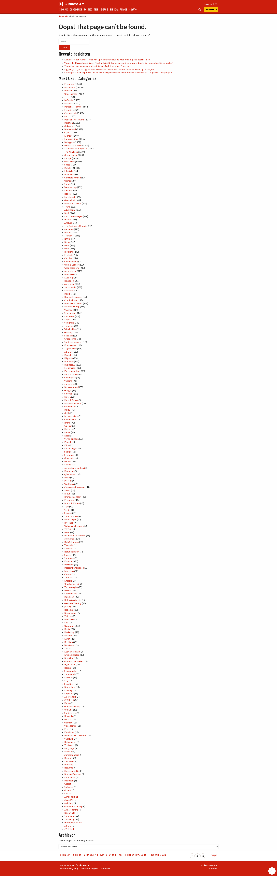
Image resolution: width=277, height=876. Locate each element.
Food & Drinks (71, 374)
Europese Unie (71, 138)
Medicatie (69, 619)
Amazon (68, 677)
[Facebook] (192, 855)
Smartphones (71, 516)
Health (67, 219)
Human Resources (73, 296)
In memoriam (71, 416)
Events (103, 855)
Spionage (69, 393)
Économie (69, 500)
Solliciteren (70, 713)
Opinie (67, 180)
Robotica (68, 609)
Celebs (67, 574)
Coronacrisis (70, 113)
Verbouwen (69, 777)
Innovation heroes (73, 303)
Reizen (67, 429)
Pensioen (69, 564)
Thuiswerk (69, 745)
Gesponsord (70, 612)
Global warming (72, 706)
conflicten (69, 161)
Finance (68, 190)
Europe (67, 158)
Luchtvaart (69, 197)
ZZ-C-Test (69, 829)
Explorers (69, 290)
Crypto (133, 9)
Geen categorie (71, 267)
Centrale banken (72, 177)
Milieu (67, 409)
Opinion (68, 722)
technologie (70, 271)
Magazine (69, 471)
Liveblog (68, 277)
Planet (67, 442)
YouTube (68, 709)
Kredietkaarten (71, 654)
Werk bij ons (115, 855)
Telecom (68, 577)
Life (66, 622)
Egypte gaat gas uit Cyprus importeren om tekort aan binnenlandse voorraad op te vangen (109, 69)
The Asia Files (71, 151)
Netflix (67, 590)
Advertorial (69, 209)
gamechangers (71, 754)
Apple (67, 319)
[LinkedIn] (202, 855)
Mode (67, 477)
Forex (67, 703)
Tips (66, 506)
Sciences (68, 335)
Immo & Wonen (72, 503)
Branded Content (72, 496)
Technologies (71, 587)
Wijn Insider (70, 329)
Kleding (68, 690)
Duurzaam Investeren (75, 535)
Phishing (68, 764)
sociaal (67, 719)
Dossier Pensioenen (74, 567)
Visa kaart (69, 761)
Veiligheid (69, 322)
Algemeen (69, 284)
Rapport (68, 758)
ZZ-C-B (67, 825)
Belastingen (70, 519)
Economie (63, 9)
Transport (69, 235)
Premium (69, 361)
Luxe (66, 435)
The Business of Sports (75, 226)
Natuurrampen (71, 551)
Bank (66, 213)
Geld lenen (69, 406)
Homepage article (73, 822)
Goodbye (105, 868)
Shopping (69, 558)
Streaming (69, 454)
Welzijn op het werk (74, 525)
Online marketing (73, 806)
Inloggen (208, 4)
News (67, 532)
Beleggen (69, 142)
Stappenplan (70, 670)
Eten (66, 729)
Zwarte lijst (70, 819)
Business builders (72, 403)
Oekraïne (68, 126)
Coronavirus (70, 419)
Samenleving (70, 593)
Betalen (68, 635)
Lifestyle (68, 171)
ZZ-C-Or (68, 351)
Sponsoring (70, 816)
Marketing (69, 632)
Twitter (68, 616)
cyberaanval (70, 474)
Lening (67, 464)
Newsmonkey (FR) (89, 868)
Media (67, 293)
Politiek (88, 9)
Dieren (67, 480)
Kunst (67, 638)
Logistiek (69, 693)
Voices (67, 490)
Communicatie (71, 771)
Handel (67, 193)
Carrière (68, 258)
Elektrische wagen (73, 216)
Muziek (67, 354)
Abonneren (211, 9)
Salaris (67, 793)
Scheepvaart (70, 313)
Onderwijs (69, 458)
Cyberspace (70, 377)
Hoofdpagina (63, 16)
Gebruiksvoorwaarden (135, 855)
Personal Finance (118, 9)
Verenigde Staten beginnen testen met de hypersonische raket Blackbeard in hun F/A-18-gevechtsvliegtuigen (118, 72)
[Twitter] (197, 855)
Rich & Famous (71, 542)
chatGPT (68, 799)
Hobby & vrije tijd (72, 600)
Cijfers (67, 396)
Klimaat (68, 135)
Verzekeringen (71, 438)
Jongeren (69, 384)
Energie (104, 9)
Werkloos (69, 484)
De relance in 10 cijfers (75, 735)
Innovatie (69, 274)
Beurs (67, 242)
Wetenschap (70, 187)
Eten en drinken (72, 651)
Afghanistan (70, 348)
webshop (68, 803)
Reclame (68, 767)
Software (68, 787)
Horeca (67, 667)
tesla (66, 509)
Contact (213, 868)
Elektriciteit (70, 367)
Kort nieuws (70, 345)
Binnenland (70, 129)
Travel (67, 206)
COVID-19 (69, 700)
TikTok (67, 529)
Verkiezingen (70, 448)
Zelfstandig (70, 696)
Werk (66, 245)
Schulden (68, 683)
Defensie (68, 100)
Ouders (67, 790)
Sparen (67, 451)
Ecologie (68, 255)
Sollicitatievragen (73, 342)
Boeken (68, 751)
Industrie (68, 251)
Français (213, 855)
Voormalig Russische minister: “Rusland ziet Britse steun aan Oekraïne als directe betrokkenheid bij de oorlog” (118, 62)
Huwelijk (68, 716)
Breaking (68, 658)
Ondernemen (76, 9)
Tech (96, 9)
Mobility (68, 168)
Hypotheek (69, 664)
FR (216, 4)
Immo (67, 422)
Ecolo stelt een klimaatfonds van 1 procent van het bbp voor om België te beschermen (107, 59)
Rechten (68, 642)
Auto (66, 116)
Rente (67, 629)
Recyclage (69, 748)
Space (67, 164)
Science (68, 512)
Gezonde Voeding (72, 603)
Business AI (69, 364)
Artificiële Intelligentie (75, 148)
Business (68, 103)
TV (65, 648)
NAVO (67, 238)
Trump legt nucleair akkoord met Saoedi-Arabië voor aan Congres (96, 66)
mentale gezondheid (74, 467)
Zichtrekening (71, 809)
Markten (68, 122)
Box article (69, 812)
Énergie (68, 580)
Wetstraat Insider (73, 145)
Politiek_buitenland (74, 119)
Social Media (70, 287)
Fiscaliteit (69, 732)
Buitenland (69, 87)
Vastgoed (69, 309)
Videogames (70, 725)
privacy (67, 606)
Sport (67, 184)
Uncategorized (71, 583)
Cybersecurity (71, 261)
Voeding (68, 380)
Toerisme (69, 326)
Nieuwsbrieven (91, 855)
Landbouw (69, 316)
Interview (69, 571)
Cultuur (68, 425)
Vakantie (68, 545)
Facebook (69, 561)
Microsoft (69, 780)
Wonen (67, 461)
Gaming (68, 332)
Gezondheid (70, 200)
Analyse (68, 222)
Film (66, 445)
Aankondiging (71, 796)
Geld (66, 413)
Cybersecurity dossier (74, 487)
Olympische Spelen (73, 661)
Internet (68, 522)
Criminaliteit (70, 300)
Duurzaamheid (71, 387)
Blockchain (69, 687)
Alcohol (68, 548)
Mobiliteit (69, 596)
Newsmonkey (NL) (69, 868)
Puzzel (67, 232)
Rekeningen (70, 741)
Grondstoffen (70, 155)
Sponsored (69, 674)
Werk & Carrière (72, 264)
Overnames (70, 625)
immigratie (70, 538)
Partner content (72, 371)
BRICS (67, 493)
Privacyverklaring (158, 855)
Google (68, 390)
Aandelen (69, 229)
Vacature (68, 738)
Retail (67, 432)
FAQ (66, 680)
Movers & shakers (72, 203)
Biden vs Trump (71, 306)
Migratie (68, 358)
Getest (67, 783)
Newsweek (69, 174)
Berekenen (69, 645)
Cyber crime (70, 338)
